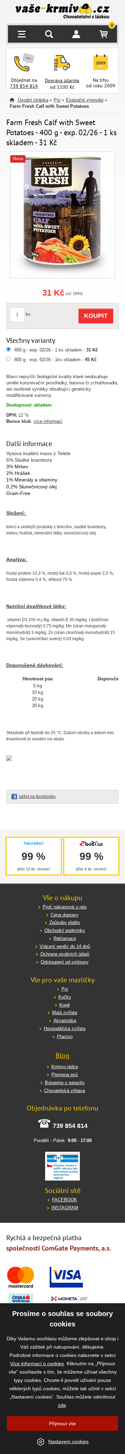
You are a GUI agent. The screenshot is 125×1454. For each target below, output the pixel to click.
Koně (64, 1005)
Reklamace (64, 938)
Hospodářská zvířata (64, 1028)
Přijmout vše (62, 1423)
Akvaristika (64, 1020)
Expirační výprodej (84, 100)
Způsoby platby (64, 922)
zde (62, 1405)
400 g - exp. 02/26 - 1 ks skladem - (56, 349)
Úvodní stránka (33, 100)
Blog (62, 1055)
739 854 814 (24, 86)
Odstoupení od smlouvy (65, 962)
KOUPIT (96, 315)
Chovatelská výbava (64, 1090)
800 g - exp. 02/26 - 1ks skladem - (55, 359)
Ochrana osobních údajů (64, 954)
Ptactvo (65, 1036)
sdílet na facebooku (37, 796)
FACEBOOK (64, 1199)
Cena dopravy (64, 914)
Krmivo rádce (64, 1066)
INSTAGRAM (64, 1207)
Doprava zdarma (62, 80)
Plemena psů (64, 1074)
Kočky (64, 997)
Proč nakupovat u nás (65, 906)
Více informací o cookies (37, 1363)
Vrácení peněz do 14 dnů (65, 946)
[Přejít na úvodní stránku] (62, 11)
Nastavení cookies (68, 1441)
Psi (57, 100)
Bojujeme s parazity (65, 1082)
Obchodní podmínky (64, 930)
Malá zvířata (64, 1012)
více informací (48, 421)
